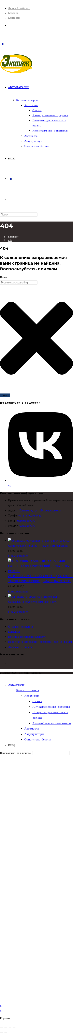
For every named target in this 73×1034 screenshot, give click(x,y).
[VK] (9, 664)
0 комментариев (18, 555)
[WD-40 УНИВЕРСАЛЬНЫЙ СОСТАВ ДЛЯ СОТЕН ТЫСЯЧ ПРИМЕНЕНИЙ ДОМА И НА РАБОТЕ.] (40, 571)
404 (10, 240)
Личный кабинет (19, 8)
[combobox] (19, 282)
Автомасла (31, 728)
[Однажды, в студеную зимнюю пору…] (34, 596)
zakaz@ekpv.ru (26, 520)
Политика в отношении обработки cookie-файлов (40, 641)
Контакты (14, 17)
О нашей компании (20, 626)
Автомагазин (16, 684)
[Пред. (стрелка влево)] (1, 1032)
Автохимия (31, 695)
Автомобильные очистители (51, 723)
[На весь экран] (5, 1027)
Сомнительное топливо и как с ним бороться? (38, 545)
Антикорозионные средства (51, 706)
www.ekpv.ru (27, 525)
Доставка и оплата (20, 647)
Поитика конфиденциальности (27, 636)
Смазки (37, 701)
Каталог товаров (27, 690)
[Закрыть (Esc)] (14, 1027)
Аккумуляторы (34, 734)
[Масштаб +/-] (1, 1027)
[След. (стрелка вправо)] (5, 1032)
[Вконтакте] (9, 25)
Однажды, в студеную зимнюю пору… (32, 601)
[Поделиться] (10, 1027)
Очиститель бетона (37, 739)
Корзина (13, 13)
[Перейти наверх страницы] (1, 676)
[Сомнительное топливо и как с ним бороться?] (40, 540)
